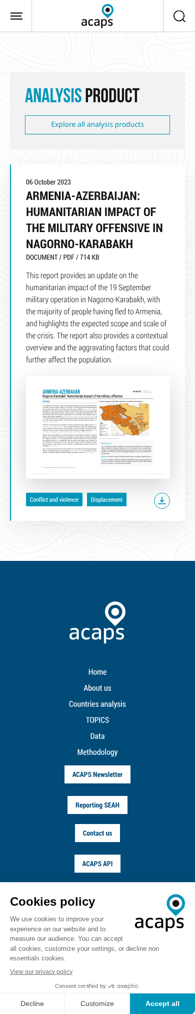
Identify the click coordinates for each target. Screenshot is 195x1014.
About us (97, 688)
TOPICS (98, 720)
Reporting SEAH (98, 804)
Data (97, 736)
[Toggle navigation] (16, 16)
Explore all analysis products (97, 124)
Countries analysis (97, 704)
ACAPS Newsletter (97, 774)
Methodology (98, 752)
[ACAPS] (98, 16)
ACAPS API (97, 863)
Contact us (97, 833)
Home (97, 672)
